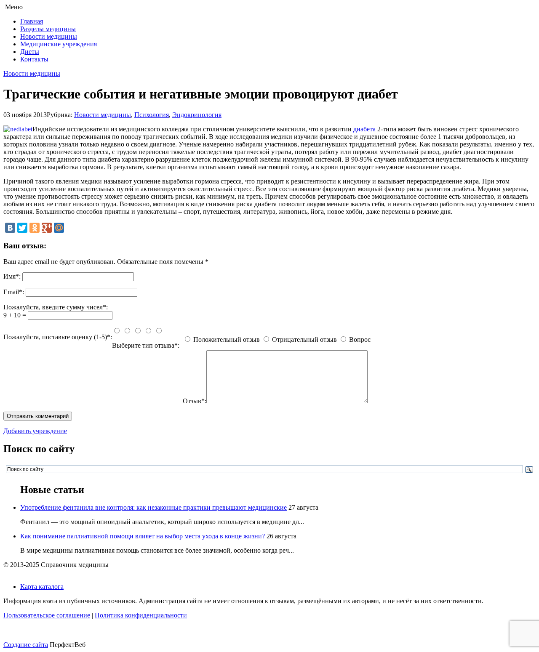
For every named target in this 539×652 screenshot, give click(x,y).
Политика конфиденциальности (141, 615)
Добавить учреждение (35, 430)
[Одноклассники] (34, 228)
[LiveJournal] (71, 228)
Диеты (29, 51)
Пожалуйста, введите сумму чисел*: (55, 307)
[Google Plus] (47, 228)
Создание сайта (25, 644)
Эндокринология (196, 114)
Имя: (12, 276)
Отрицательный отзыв (304, 339)
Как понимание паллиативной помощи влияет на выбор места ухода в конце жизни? (142, 536)
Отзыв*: (194, 401)
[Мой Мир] (59, 228)
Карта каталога (42, 586)
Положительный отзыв (226, 339)
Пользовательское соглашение (46, 615)
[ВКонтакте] (10, 228)
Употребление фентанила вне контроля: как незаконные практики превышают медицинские (153, 507)
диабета (364, 129)
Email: (13, 291)
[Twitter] (22, 228)
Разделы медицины (48, 28)
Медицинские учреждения (58, 44)
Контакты (34, 59)
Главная (31, 21)
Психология (151, 114)
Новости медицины (48, 36)
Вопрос (360, 339)
